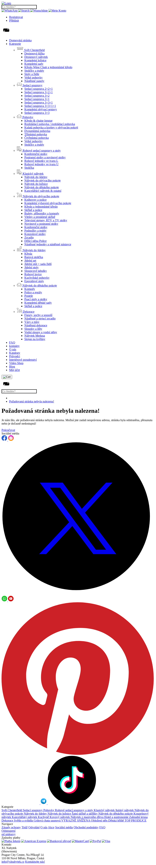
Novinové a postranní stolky (41, 223)
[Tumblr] (21, 803)
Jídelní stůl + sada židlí (38, 264)
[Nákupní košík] (7, 377)
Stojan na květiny (34, 339)
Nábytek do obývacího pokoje (42, 180)
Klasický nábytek (104, 810)
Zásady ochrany (11, 827)
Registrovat (16, 17)
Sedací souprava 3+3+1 (38, 102)
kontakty (14, 346)
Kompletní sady (33, 63)
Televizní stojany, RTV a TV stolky (45, 220)
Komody (29, 289)
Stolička (29, 167)
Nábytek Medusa (34, 335)
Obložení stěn (99, 820)
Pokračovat (8, 430)
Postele (28, 295)
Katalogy (14, 352)
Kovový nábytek (60, 817)
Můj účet (14, 370)
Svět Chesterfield (12, 810)
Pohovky (49, 810)
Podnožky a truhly (35, 230)
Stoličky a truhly (34, 70)
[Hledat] (24, 10)
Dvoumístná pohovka (37, 131)
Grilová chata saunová (47, 820)
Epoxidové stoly (34, 281)
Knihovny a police (35, 199)
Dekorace (8, 820)
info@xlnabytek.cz (13, 861)
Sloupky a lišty (33, 328)
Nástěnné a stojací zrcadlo (40, 318)
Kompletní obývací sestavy (40, 109)
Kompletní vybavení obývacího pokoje (47, 203)
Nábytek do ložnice (36, 184)
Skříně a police (33, 210)
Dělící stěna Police (35, 241)
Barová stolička (33, 257)
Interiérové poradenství (23, 359)
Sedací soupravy (33, 810)
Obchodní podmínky (86, 827)
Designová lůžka (34, 53)
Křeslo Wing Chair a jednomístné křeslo (48, 67)
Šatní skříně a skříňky (85, 813)
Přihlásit (14, 20)
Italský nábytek (125, 810)
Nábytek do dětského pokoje (41, 187)
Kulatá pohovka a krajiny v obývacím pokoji (51, 127)
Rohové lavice (33, 274)
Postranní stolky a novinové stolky (45, 157)
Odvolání (34, 827)
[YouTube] (11, 600)
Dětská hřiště (116, 820)
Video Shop (16, 363)
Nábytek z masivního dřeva (87, 817)
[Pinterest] (78, 753)
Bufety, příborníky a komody (41, 213)
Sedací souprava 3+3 (36, 112)
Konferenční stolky (35, 154)
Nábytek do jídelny (35, 177)
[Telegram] (44, 803)
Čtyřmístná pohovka (36, 137)
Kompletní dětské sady (38, 302)
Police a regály (33, 292)
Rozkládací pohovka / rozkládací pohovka (49, 124)
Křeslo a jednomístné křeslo (41, 206)
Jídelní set (30, 260)
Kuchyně (44, 817)
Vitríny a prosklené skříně (39, 216)
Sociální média (64, 827)
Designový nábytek (36, 57)
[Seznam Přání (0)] (39, 10)
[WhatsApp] (10, 10)
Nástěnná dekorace (35, 325)
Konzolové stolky (35, 234)
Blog (12, 366)
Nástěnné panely (34, 81)
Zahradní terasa (138, 817)
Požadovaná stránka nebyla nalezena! (31, 401)
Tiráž (24, 827)
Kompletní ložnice (35, 60)
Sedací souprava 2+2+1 (38, 88)
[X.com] (78, 594)
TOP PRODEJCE (135, 820)
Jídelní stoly (31, 267)
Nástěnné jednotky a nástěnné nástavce (47, 244)
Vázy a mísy (31, 322)
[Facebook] (5, 440)
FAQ (12, 342)
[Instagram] (11, 440)
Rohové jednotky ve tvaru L (41, 160)
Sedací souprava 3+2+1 (38, 92)
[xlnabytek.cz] (6, 3)
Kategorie (15, 43)
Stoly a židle (31, 74)
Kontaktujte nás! (35, 861)
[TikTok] (72, 803)
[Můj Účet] (57, 10)
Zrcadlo (29, 237)
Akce (51, 827)
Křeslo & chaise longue (38, 120)
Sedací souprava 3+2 (36, 95)
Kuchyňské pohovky (36, 277)
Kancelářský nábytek (25, 817)
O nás (12, 349)
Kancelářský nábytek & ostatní (42, 190)
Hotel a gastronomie (116, 817)
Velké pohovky (33, 77)
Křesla (28, 253)
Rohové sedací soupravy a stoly (74, 810)
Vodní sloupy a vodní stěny (40, 332)
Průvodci (14, 356)
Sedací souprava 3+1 (36, 99)
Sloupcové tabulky (35, 270)
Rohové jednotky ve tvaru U (41, 164)
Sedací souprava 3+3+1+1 (40, 106)
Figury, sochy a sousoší (38, 315)
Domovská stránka (20, 40)
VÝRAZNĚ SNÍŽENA (76, 820)
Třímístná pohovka (35, 134)
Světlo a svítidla (24, 820)
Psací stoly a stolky (35, 299)
